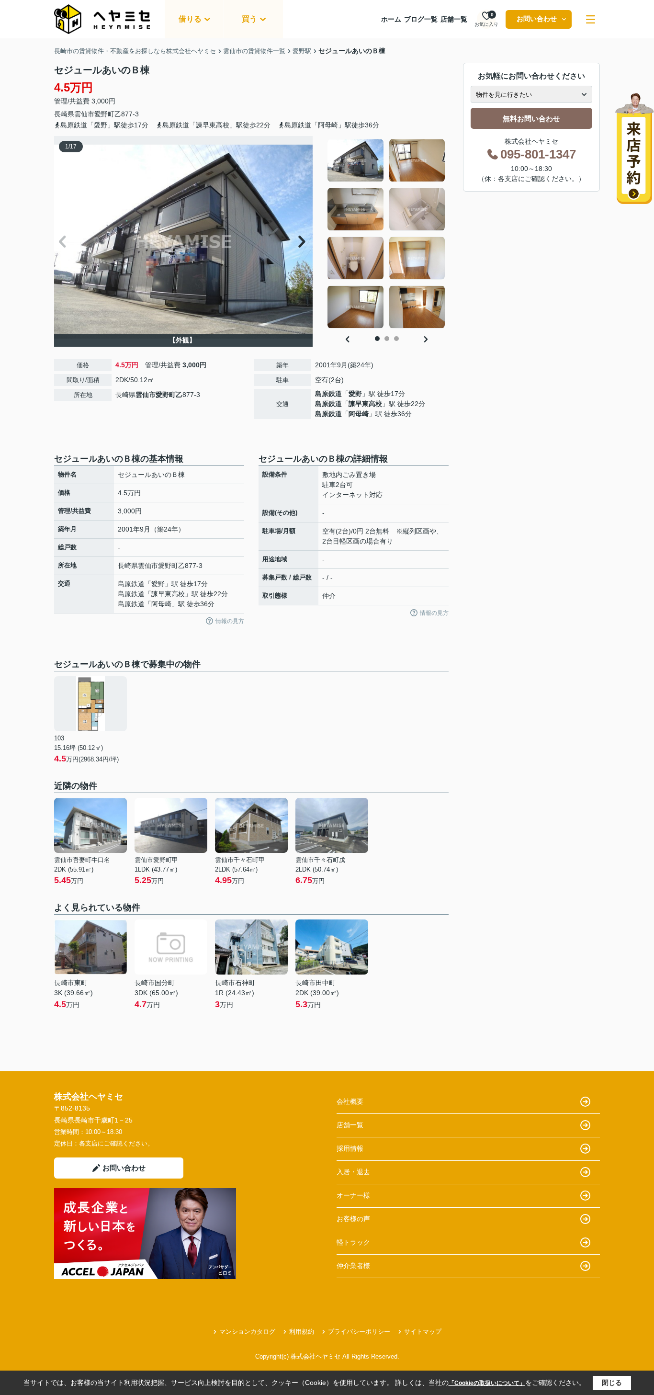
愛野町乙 (107, 114)
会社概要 (350, 1101)
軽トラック (353, 1242)
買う (249, 19)
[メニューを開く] (590, 19)
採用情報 (350, 1148)
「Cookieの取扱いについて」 (487, 1383)
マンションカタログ (247, 1331)
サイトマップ (422, 1331)
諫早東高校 (365, 404)
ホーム (391, 19)
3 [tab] (396, 338)
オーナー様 (353, 1195)
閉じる (612, 1382)
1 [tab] (377, 338)
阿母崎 (359, 414)
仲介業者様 (353, 1266)
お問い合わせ (537, 19)
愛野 (355, 393)
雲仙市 (84, 114)
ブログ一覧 (421, 19)
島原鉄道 (328, 393)
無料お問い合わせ (531, 118)
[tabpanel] (387, 233)
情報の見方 (229, 621)
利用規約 (301, 1331)
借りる (190, 19)
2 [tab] (386, 338)
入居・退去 (353, 1172)
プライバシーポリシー (359, 1331)
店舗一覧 (453, 19)
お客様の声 (353, 1219)
